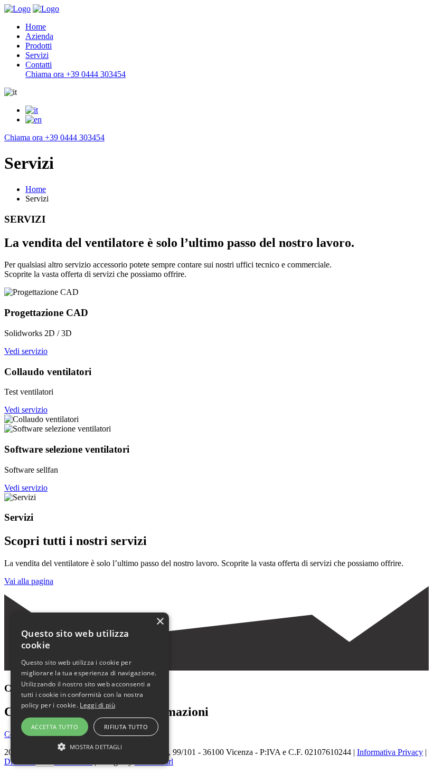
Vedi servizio (26, 351)
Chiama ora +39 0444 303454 (75, 74)
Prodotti (38, 45)
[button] (89, 746)
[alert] (90, 688)
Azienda (39, 36)
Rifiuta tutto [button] (126, 727)
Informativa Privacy (390, 752)
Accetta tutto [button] (54, 727)
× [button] (160, 622)
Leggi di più (97, 705)
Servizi (37, 55)
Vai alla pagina (28, 581)
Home (35, 26)
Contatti (38, 64)
